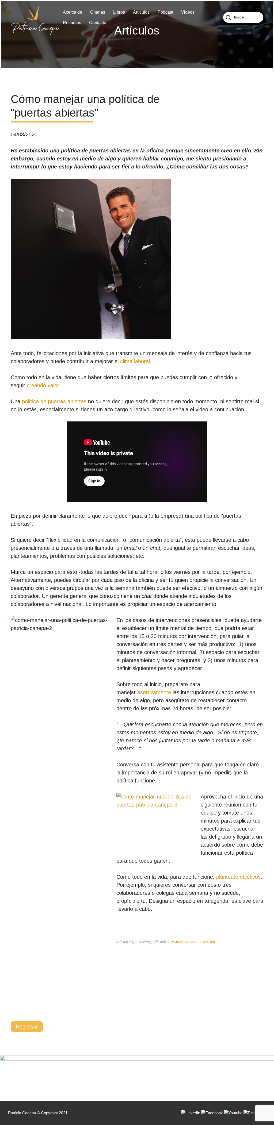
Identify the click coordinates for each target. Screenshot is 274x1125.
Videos (188, 12)
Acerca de (72, 12)
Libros (119, 12)
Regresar (27, 1027)
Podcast (165, 12)
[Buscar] (228, 17)
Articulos (141, 12)
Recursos (72, 22)
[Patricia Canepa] (35, 19)
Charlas (97, 12)
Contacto (97, 22)
